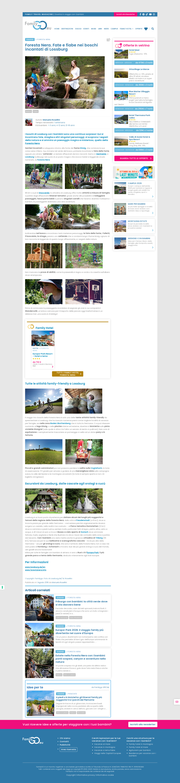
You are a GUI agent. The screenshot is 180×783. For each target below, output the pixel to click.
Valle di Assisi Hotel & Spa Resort (139, 138)
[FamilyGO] (38, 26)
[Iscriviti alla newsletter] (177, 701)
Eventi (86, 29)
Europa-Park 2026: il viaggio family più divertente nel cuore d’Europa (79, 631)
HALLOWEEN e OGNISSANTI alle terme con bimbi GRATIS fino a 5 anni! (139, 124)
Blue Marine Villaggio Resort (139, 92)
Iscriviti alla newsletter (143, 724)
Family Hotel (126, 29)
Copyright (71, 775)
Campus (114, 29)
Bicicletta (81, 712)
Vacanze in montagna (104, 747)
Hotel (36, 348)
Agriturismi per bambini (140, 750)
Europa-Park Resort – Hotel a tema (43, 355)
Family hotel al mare (138, 747)
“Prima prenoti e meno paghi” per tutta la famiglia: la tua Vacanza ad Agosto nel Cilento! (133, 101)
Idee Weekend (76, 617)
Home (56, 29)
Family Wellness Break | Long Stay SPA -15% (139, 144)
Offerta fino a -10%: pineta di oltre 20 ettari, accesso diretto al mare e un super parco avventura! (141, 77)
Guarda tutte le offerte (134, 158)
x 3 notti (144, 63)
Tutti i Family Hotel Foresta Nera (68, 373)
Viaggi (78, 29)
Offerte (138, 29)
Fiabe (35, 111)
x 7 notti (144, 109)
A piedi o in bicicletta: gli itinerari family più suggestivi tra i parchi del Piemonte (79, 698)
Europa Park (93, 552)
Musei (93, 29)
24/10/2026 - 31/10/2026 (124, 130)
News (106, 29)
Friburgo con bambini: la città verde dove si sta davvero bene (82, 603)
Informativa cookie (105, 775)
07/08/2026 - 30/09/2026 (124, 150)
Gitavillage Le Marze (139, 69)
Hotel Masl (134, 50)
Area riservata (68, 749)
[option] (43, 350)
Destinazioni (67, 29)
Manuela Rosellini (51, 119)
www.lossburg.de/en (35, 567)
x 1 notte (144, 130)
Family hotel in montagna (141, 744)
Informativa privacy (86, 775)
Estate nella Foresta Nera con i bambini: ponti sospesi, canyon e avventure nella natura (81, 659)
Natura (28, 111)
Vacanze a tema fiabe (104, 750)
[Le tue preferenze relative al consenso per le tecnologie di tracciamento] (2, 587)
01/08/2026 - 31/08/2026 (124, 109)
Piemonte (72, 694)
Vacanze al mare (102, 744)
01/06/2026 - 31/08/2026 (124, 85)
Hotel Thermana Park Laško (139, 116)
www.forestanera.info (35, 570)
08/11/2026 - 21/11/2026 (123, 63)
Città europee (62, 617)
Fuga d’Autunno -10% (138, 54)
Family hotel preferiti (147, 29)
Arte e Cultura (69, 675)
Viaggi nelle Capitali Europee (107, 753)
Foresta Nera (43, 39)
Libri (100, 29)
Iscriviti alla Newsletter (125, 14)
